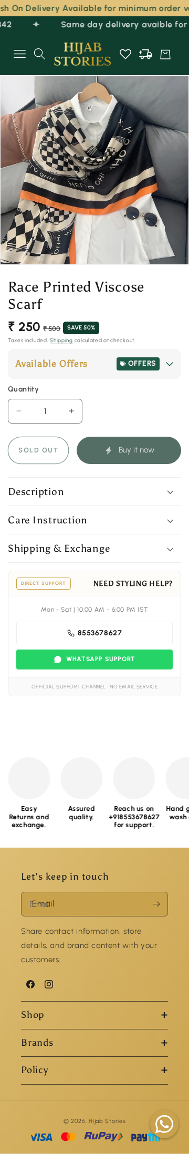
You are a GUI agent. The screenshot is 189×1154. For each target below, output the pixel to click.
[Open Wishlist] (125, 54)
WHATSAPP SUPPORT (100, 659)
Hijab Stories (107, 1121)
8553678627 (100, 632)
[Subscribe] (155, 904)
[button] (19, 54)
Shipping (61, 340)
